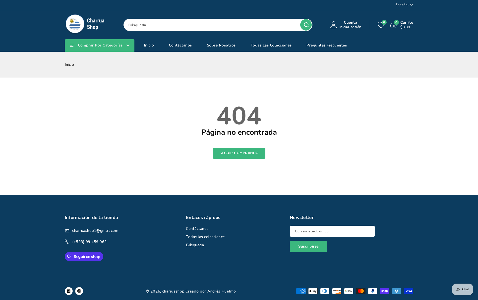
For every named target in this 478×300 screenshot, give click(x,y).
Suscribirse (308, 246)
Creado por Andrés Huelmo (210, 291)
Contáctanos (197, 228)
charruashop (173, 291)
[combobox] (217, 25)
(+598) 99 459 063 (89, 241)
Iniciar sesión (350, 27)
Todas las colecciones (205, 236)
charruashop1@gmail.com (95, 230)
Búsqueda (306, 25)
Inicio (69, 64)
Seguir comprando (239, 153)
